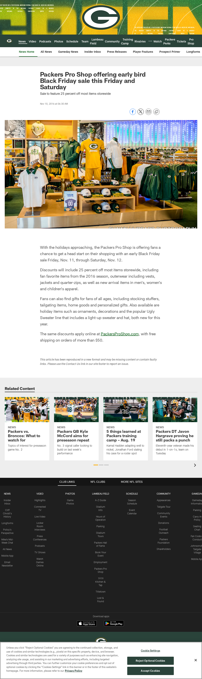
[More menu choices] (150, 41)
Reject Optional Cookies (150, 660)
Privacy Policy (73, 670)
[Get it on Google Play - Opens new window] (114, 625)
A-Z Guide (100, 500)
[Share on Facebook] (133, 114)
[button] (95, 465)
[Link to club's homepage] (9, 41)
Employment (100, 562)
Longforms (7, 523)
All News (7, 549)
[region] (101, 660)
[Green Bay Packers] (101, 642)
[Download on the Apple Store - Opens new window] (87, 624)
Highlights (40, 500)
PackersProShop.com (120, 333)
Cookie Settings (150, 650)
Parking (100, 526)
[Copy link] (156, 112)
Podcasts (40, 545)
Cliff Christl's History (7, 513)
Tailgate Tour (163, 506)
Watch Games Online (40, 562)
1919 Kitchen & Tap (100, 581)
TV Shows (40, 552)
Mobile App (7, 555)
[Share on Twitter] (140, 114)
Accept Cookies (150, 670)
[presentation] (195, 466)
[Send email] (148, 114)
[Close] (195, 660)
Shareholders (164, 549)
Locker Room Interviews (40, 526)
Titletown (101, 591)
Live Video (40, 516)
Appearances (163, 500)
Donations (163, 522)
